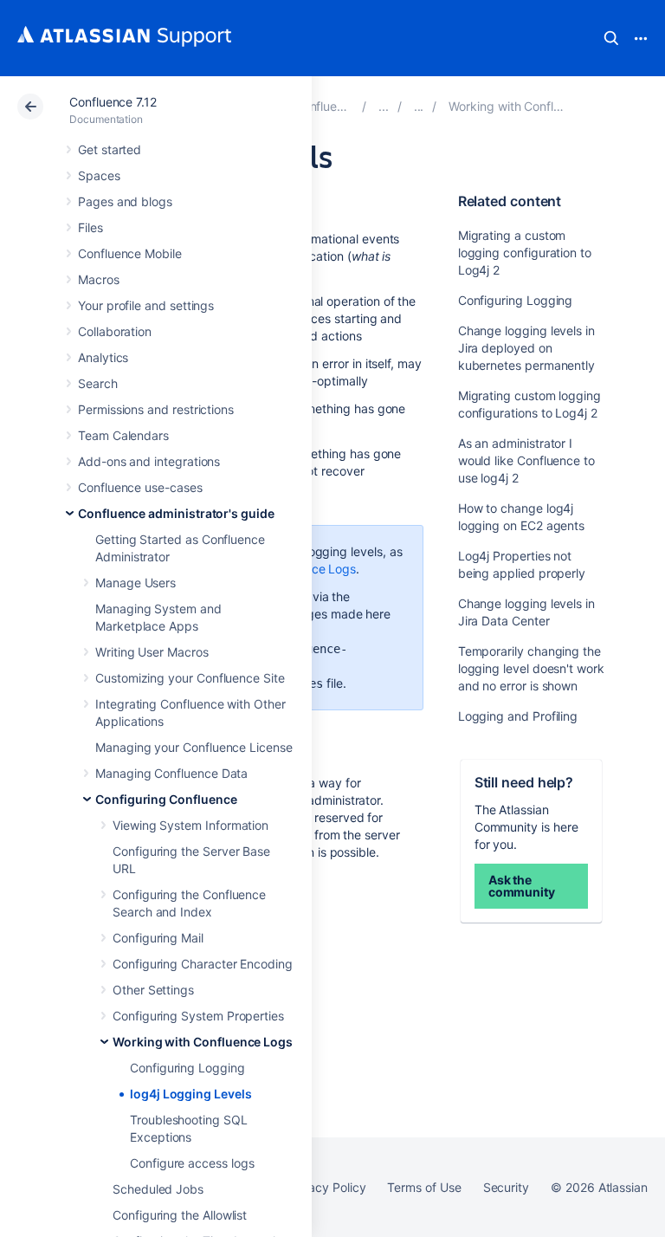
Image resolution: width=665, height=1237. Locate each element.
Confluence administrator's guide (176, 513)
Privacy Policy (326, 1187)
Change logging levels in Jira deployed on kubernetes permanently (526, 347)
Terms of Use (424, 1187)
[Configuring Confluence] (419, 106)
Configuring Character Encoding (203, 963)
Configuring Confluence (165, 799)
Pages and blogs (125, 201)
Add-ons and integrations (149, 461)
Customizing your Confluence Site (190, 677)
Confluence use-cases (140, 487)
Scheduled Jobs (158, 1189)
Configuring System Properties (198, 1015)
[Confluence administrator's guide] (383, 106)
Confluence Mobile (130, 253)
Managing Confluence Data (171, 773)
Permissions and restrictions (156, 409)
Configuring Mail (158, 937)
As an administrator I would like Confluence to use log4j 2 (526, 460)
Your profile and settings (146, 305)
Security (506, 1187)
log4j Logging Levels (191, 1093)
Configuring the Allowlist (180, 1215)
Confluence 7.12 (113, 101)
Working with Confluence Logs (203, 1041)
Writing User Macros (152, 651)
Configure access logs (192, 1163)
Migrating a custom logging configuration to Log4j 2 (524, 252)
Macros (98, 279)
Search (611, 38)
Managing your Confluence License (194, 747)
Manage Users (135, 582)
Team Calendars (123, 435)
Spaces (99, 175)
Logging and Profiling (518, 716)
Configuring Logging (187, 1067)
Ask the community (521, 885)
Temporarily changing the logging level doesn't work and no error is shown (531, 668)
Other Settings (153, 989)
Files (90, 227)
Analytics (103, 357)
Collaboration (115, 331)
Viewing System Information (190, 825)
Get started (109, 149)
